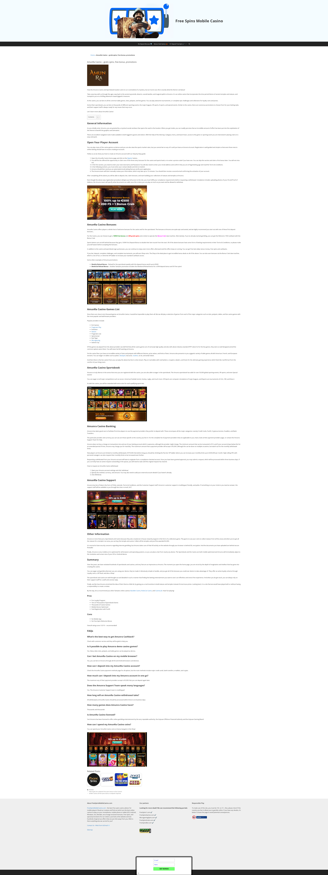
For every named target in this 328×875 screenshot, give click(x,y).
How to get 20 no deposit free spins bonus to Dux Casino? (105, 791)
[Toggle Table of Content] (97, 117)
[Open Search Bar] (189, 44)
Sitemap (90, 830)
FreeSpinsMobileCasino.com (96, 808)
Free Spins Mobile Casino (199, 20)
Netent (93, 332)
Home (93, 55)
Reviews (91, 789)
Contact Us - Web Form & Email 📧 (98, 825)
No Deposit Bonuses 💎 (145, 44)
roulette (135, 356)
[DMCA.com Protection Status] (111, 865)
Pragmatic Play (96, 327)
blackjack (123, 356)
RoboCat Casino (146, 591)
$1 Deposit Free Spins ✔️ (177, 44)
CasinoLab (158, 591)
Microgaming (95, 340)
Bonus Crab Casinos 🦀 (161, 44)
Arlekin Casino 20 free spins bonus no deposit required (105, 793)
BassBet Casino (135, 591)
